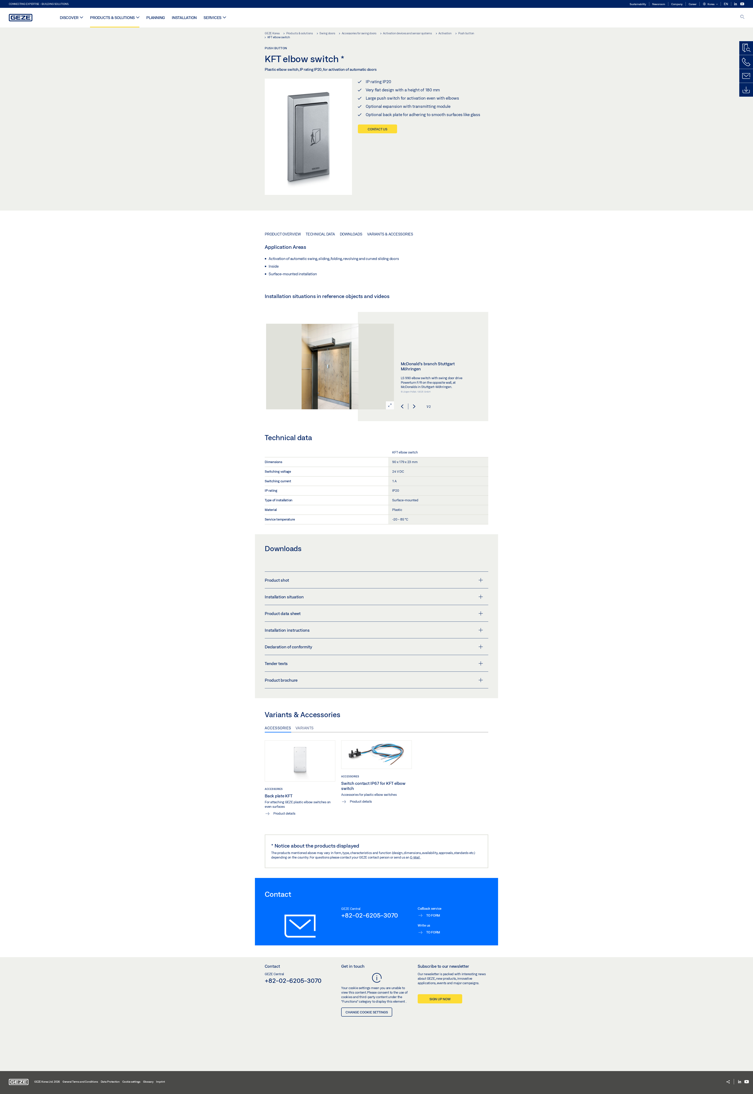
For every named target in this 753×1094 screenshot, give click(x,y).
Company (677, 4)
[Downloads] (746, 90)
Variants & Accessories (390, 234)
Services (212, 17)
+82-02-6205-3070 (369, 915)
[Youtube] (742, 4)
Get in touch (353, 966)
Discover (69, 17)
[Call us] (746, 62)
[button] (710, 4)
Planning (155, 17)
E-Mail (415, 857)
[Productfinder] (746, 48)
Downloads (351, 234)
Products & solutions (112, 17)
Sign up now (439, 999)
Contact (272, 966)
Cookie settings (131, 1081)
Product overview (283, 234)
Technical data (320, 234)
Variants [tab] (305, 728)
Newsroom (658, 4)
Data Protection (110, 1081)
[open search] (742, 17)
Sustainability (638, 4)
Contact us (377, 129)
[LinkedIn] (736, 4)
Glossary (148, 1081)
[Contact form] (746, 76)
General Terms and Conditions (80, 1081)
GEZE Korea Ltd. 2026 (47, 1081)
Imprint (160, 1081)
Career (693, 4)
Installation (184, 17)
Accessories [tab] (278, 728)
